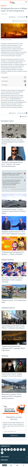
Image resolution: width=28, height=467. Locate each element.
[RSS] (21, 449)
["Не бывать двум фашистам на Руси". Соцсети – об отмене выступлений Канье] (14, 154)
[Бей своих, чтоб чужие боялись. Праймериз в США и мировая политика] (14, 269)
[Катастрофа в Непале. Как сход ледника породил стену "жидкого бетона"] (14, 131)
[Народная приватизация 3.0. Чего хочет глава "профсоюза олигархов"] (14, 223)
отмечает (3, 98)
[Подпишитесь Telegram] (14, 449)
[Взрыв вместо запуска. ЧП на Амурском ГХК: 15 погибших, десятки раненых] (14, 386)
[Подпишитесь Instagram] (18, 449)
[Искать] (24, 465)
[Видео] (17, 465)
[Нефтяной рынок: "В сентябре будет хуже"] (14, 292)
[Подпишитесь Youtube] (11, 449)
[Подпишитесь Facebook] (5, 449)
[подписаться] (2, 452)
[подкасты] (11, 465)
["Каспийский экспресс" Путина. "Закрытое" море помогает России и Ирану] (14, 201)
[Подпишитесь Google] (2, 449)
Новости (3, 6)
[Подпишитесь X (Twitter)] (8, 449)
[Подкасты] (24, 449)
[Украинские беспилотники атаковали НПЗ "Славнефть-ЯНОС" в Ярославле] (14, 338)
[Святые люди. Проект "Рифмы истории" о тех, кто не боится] (14, 365)
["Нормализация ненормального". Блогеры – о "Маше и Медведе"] (14, 244)
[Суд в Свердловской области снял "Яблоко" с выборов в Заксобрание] (14, 317)
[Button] (12, 17)
